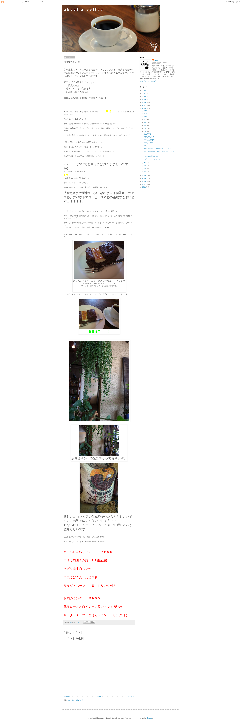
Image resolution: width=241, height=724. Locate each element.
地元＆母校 (147, 134)
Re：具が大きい (149, 140)
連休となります (149, 137)
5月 (145, 131)
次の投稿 (67, 696)
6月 (145, 128)
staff (156, 60)
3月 (145, 166)
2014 (144, 178)
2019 (144, 99)
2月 (145, 169)
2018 (144, 102)
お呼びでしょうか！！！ (152, 159)
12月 (146, 111)
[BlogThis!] (87, 622)
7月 (145, 125)
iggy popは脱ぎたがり (151, 156)
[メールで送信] (84, 622)
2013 (144, 181)
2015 (144, 175)
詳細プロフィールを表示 (148, 81)
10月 (146, 117)
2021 (144, 94)
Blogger (149, 718)
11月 (146, 114)
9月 (145, 119)
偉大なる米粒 (148, 143)
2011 (144, 187)
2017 (144, 105)
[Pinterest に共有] (94, 622)
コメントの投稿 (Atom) (75, 700)
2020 (144, 96)
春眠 (145, 146)
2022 (144, 90)
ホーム (99, 696)
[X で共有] (89, 622)
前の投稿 (131, 696)
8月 (145, 122)
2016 (144, 108)
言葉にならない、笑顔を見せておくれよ (157, 148)
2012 (144, 184)
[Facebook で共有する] (92, 622)
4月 (145, 163)
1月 (145, 172)
